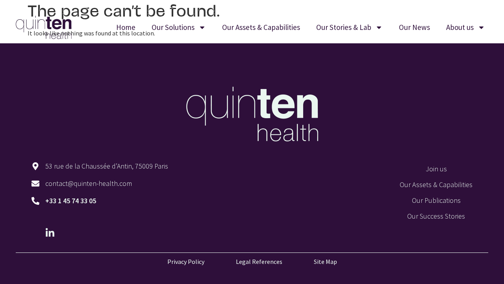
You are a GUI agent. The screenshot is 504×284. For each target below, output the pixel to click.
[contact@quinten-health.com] (35, 183)
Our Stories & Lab (343, 27)
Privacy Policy (185, 261)
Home (125, 27)
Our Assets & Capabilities (261, 27)
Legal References (259, 261)
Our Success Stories (436, 216)
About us (460, 27)
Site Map (325, 261)
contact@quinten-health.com (88, 183)
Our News (414, 27)
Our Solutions (173, 27)
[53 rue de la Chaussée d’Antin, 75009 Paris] (35, 166)
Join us (436, 168)
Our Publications (436, 200)
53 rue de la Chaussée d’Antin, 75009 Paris (106, 166)
